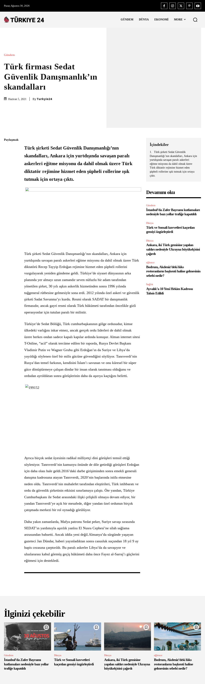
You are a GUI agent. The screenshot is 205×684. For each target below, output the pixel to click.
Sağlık (149, 284)
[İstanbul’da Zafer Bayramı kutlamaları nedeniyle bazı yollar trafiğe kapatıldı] (27, 636)
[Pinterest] (189, 6)
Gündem (9, 55)
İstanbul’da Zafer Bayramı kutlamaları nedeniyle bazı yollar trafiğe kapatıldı (173, 212)
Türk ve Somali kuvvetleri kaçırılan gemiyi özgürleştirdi (170, 229)
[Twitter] (181, 6)
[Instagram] (172, 6)
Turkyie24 (44, 99)
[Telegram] (8, 197)
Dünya (149, 222)
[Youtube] (198, 6)
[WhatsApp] (8, 178)
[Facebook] (164, 6)
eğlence (150, 262)
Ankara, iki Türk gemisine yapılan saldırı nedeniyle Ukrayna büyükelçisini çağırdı (173, 249)
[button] (195, 19)
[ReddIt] (8, 187)
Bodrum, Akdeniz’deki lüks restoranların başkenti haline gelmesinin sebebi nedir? (173, 271)
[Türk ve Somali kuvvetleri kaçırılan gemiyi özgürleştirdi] (77, 636)
